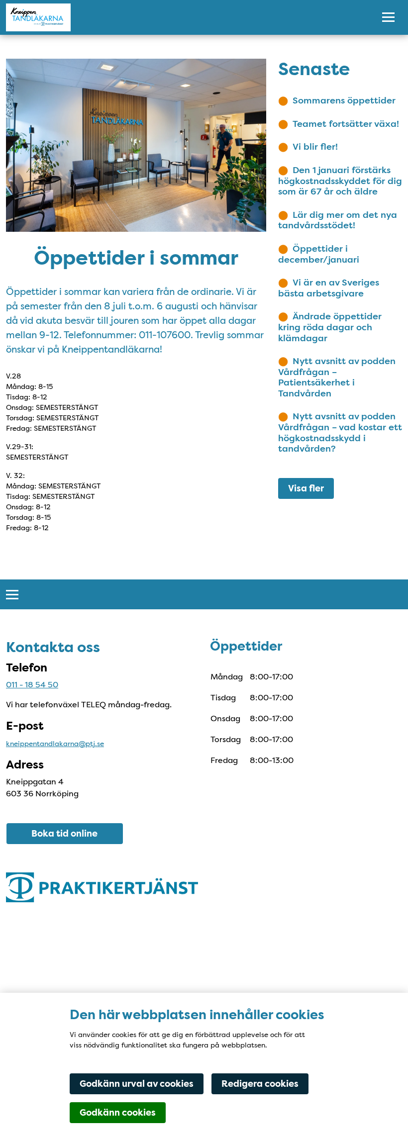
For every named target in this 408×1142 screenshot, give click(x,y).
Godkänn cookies (118, 1113)
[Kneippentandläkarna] (183, 17)
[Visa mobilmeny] (388, 17)
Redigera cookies (260, 1084)
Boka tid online (64, 834)
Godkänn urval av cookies (137, 1084)
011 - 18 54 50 (32, 684)
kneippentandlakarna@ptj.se (55, 743)
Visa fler (306, 488)
